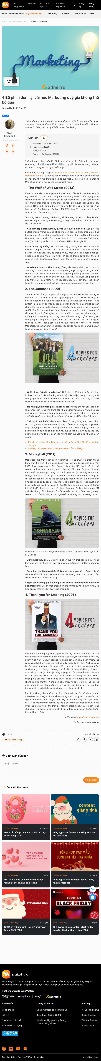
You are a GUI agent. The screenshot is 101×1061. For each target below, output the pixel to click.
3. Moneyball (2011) (38, 150)
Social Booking (89, 1015)
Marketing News (16, 13)
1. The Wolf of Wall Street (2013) (44, 143)
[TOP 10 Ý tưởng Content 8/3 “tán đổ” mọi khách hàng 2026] (26, 809)
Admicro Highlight (60, 5)
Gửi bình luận (91, 780)
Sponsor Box (88, 1025)
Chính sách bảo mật (12, 1020)
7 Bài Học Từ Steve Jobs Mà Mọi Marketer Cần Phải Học (55, 448)
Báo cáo (65, 13)
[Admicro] (53, 996)
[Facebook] (13, 145)
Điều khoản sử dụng (12, 1025)
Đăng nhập (91, 5)
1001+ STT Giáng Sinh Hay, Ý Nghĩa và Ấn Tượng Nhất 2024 (25, 928)
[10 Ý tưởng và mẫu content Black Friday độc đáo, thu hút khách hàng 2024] (75, 904)
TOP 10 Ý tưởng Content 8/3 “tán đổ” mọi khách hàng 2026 (25, 834)
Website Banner (89, 1020)
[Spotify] (25, 1049)
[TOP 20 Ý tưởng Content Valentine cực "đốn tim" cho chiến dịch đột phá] (26, 856)
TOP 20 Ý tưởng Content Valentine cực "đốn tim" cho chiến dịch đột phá (23, 881)
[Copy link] (7, 145)
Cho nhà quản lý (44, 5)
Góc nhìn (79, 13)
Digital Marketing (33, 13)
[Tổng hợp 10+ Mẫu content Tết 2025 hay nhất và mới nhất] (75, 856)
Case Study (52, 13)
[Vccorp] (9, 996)
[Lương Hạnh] (10, 124)
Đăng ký (81, 5)
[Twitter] (7, 151)
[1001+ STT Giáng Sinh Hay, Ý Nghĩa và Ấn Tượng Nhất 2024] (26, 904)
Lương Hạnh (8, 108)
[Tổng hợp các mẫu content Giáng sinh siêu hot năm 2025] (75, 809)
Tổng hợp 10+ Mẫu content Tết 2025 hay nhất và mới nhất (73, 881)
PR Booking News (90, 1009)
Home (4, 13)
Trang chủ (6, 21)
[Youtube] (18, 1049)
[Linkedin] (13, 151)
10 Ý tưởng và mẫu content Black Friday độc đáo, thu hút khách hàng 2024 (73, 928)
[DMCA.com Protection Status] (13, 1033)
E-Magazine (19, 5)
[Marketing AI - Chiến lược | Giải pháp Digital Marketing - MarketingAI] (5, 5)
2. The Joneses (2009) (40, 147)
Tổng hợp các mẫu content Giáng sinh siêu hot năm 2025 (74, 834)
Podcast (32, 3)
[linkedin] (11, 1049)
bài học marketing (14, 740)
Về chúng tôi (8, 1009)
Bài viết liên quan (17, 787)
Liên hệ (91, 13)
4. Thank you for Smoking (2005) (44, 154)
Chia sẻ (5, 116)
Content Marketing (39, 21)
